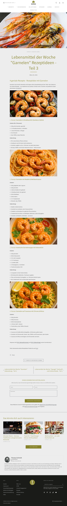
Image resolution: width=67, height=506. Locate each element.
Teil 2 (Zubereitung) (36, 342)
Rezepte (18, 490)
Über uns (18, 484)
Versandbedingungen (8, 488)
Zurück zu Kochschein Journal (34, 360)
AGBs (4, 494)
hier (37, 348)
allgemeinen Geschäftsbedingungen (48, 404)
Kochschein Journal (36, 51)
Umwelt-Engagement (21, 488)
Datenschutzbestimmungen (31, 406)
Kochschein (8, 501)
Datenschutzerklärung (8, 492)
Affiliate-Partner (20, 492)
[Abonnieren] (63, 484)
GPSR (17, 486)
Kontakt (18, 494)
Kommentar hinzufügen (33, 400)
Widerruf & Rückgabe (8, 490)
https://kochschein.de (16, 460)
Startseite (29, 51)
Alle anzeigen (33, 446)
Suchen (5, 484)
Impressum (6, 486)
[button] (56, 2)
